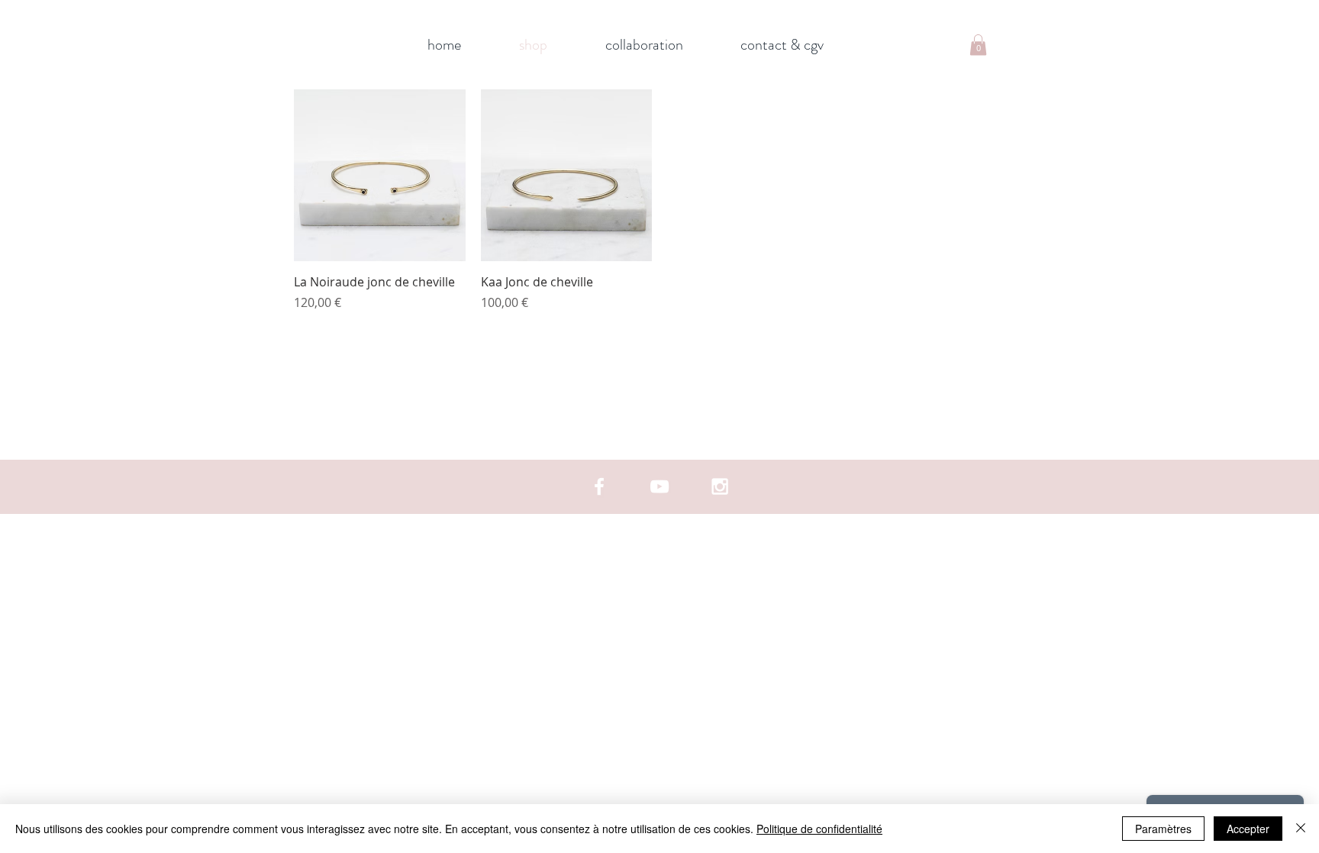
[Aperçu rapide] (380, 175)
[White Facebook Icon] (599, 486)
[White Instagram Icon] (719, 486)
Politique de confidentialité (819, 828)
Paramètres (1163, 828)
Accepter (1248, 828)
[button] (978, 44)
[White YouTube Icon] (659, 486)
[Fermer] (1301, 828)
